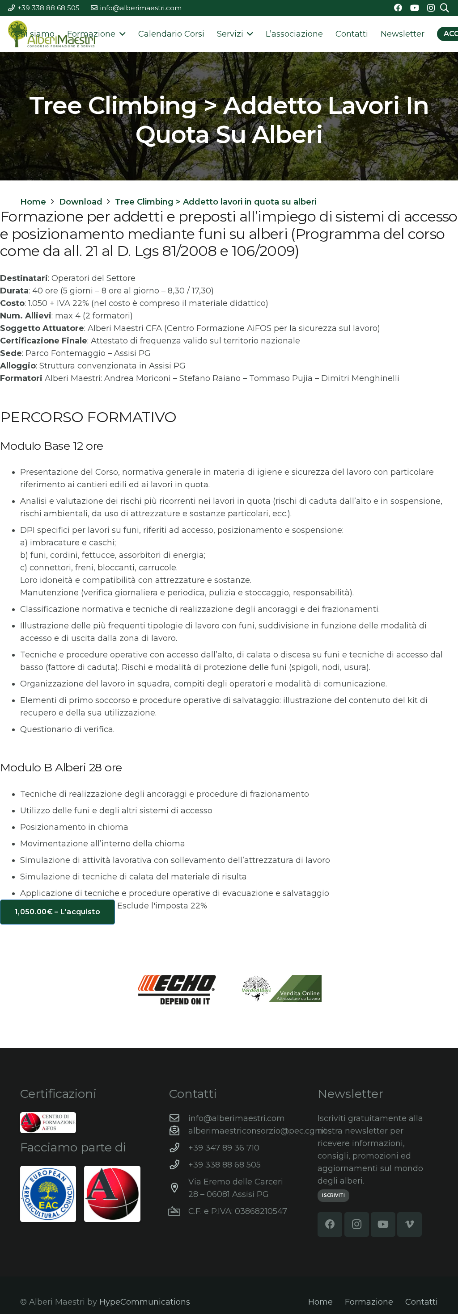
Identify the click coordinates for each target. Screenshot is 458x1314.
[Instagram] (431, 8)
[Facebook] (398, 8)
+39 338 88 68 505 (224, 1165)
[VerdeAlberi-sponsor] (281, 988)
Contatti (421, 1302)
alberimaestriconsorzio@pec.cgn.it (257, 1131)
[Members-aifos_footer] (112, 1194)
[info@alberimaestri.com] (178, 1118)
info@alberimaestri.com (236, 1118)
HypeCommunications (144, 1302)
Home (320, 1302)
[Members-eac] (48, 1194)
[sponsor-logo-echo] (177, 989)
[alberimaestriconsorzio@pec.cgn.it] (178, 1131)
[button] (120, 34)
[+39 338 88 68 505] (178, 1165)
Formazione (369, 1302)
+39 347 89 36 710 (223, 1148)
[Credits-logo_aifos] (48, 1123)
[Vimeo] (409, 1224)
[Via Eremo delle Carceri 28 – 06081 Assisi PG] (178, 1188)
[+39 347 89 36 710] (178, 1148)
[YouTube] (414, 8)
